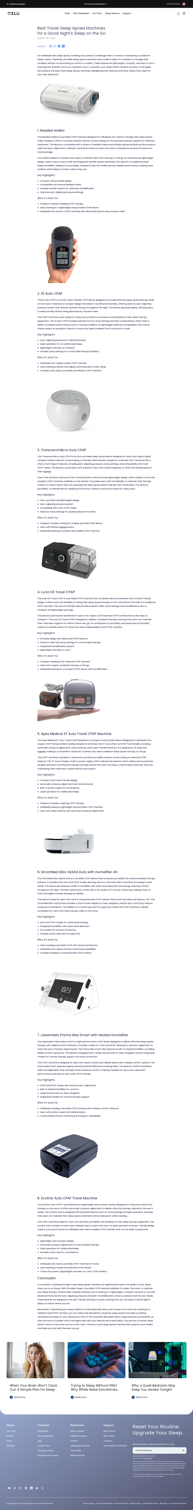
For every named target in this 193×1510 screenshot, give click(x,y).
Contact (107, 1440)
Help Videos (109, 1436)
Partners (11, 1445)
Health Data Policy (150, 1503)
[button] (155, 3)
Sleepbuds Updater (80, 1445)
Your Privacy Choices (177, 1503)
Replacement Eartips (48, 1455)
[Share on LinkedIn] (63, 46)
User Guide (76, 1450)
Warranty (163, 1503)
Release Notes (78, 1455)
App (40, 1440)
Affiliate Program (79, 1436)
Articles (74, 1440)
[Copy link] (55, 46)
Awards (10, 1436)
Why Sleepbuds (45, 1436)
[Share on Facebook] (59, 46)
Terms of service (121, 1503)
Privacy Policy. (148, 1458)
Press (9, 1440)
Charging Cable (45, 1450)
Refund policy (135, 1503)
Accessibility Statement (115, 1445)
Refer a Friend (77, 1431)
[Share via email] (51, 46)
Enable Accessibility (17, 4)
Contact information (104, 1503)
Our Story (11, 1431)
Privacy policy (89, 1503)
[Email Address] (183, 1450)
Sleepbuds (43, 1431)
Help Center (109, 1431)
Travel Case (43, 1445)
